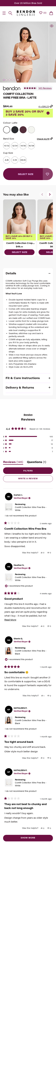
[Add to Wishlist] (48, 174)
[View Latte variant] (6, 129)
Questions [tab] (36, 462)
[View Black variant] (14, 129)
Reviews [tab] (13, 462)
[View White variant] (31, 129)
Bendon (28, 414)
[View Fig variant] (23, 129)
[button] (38, 88)
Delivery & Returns (20, 387)
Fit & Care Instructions (23, 378)
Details (11, 273)
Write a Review (33, 479)
